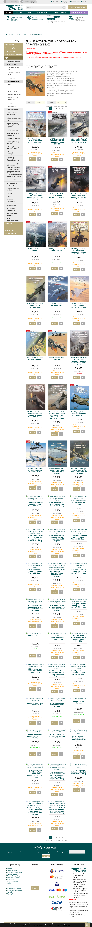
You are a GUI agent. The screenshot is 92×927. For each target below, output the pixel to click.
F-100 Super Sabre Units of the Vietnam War (57, 736)
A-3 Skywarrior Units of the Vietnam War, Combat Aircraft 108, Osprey (35, 196)
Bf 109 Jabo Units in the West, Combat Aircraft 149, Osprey (78, 672)
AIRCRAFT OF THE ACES (13, 68)
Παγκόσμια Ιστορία (13, 130)
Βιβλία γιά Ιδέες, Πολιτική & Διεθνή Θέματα (13, 125)
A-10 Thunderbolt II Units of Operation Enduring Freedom (35, 140)
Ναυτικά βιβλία (12, 180)
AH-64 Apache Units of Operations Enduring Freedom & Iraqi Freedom (78, 251)
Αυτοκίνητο (10, 193)
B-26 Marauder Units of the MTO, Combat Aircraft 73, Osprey (78, 571)
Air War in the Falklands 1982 (56, 304)
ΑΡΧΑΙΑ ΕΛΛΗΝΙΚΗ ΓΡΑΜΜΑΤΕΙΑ (12, 114)
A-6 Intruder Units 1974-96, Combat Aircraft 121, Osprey (57, 195)
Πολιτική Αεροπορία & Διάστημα (14, 153)
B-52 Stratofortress (35, 636)
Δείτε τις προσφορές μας (37, 18)
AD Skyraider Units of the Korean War (57, 249)
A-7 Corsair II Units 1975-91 (35, 249)
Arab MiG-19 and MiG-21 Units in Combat (35, 358)
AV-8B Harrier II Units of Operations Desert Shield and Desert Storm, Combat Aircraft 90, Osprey (57, 415)
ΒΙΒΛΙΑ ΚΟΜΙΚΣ (11, 205)
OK (87, 925)
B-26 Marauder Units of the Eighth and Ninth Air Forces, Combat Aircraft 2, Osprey (57, 573)
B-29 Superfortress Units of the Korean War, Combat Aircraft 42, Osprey (35, 607)
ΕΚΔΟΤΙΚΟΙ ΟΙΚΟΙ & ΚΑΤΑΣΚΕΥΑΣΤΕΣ (79, 13)
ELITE (10, 88)
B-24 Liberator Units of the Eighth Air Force (78, 502)
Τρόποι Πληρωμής (12, 874)
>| (63, 108)
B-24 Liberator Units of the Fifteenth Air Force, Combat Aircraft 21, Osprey (35, 538)
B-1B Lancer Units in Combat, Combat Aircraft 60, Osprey (35, 504)
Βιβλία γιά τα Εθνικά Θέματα (14, 119)
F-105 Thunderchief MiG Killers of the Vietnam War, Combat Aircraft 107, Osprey (35, 773)
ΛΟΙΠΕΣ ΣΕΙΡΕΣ (13, 106)
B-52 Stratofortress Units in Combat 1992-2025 (78, 639)
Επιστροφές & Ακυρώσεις (14, 872)
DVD (29, 13)
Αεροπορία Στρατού (13, 138)
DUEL (10, 84)
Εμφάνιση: (52, 102)
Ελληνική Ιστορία (12, 109)
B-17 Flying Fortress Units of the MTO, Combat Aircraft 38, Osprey (56, 470)
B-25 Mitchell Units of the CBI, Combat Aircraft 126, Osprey (79, 537)
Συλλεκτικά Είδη (60, 13)
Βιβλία (8, 13)
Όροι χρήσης (11, 894)
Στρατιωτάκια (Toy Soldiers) (13, 189)
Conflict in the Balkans (78, 702)
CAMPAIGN (11, 78)
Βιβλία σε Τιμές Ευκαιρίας (12, 214)
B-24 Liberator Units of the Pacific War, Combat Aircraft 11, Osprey (56, 538)
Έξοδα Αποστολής (12, 870)
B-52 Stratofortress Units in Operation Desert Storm (35, 670)
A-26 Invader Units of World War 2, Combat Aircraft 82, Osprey (79, 140)
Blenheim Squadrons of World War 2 (35, 704)
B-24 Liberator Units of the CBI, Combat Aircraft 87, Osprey (56, 504)
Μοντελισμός (42, 13)
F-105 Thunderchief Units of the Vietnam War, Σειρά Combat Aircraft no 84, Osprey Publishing (57, 775)
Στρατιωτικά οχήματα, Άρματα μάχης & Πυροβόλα (13, 158)
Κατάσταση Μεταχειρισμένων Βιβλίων (12, 881)
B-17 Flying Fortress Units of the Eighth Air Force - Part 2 (35, 470)
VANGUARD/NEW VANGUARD (13, 99)
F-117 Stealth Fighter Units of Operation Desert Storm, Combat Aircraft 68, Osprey (35, 811)
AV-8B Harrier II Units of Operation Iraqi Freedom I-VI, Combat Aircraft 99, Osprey (35, 414)
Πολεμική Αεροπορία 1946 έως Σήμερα (13, 147)
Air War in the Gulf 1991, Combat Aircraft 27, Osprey (79, 305)
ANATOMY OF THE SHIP (14, 74)
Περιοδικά (20, 13)
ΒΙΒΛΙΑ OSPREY (23, 35)
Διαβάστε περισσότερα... (74, 924)
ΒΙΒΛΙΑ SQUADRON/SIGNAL (13, 219)
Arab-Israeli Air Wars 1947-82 (57, 358)
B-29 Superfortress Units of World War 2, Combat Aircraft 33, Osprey (57, 607)
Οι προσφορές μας (11, 48)
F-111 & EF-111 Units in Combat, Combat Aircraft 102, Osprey (78, 772)
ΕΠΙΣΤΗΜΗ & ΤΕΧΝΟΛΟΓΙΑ (11, 201)
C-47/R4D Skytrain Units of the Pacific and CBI (57, 704)
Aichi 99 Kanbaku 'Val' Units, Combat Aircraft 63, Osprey (35, 305)
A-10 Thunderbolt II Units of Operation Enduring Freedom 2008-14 (57, 141)
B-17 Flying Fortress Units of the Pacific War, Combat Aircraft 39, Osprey (79, 470)
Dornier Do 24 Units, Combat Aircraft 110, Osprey (35, 736)
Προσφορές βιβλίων (13, 61)
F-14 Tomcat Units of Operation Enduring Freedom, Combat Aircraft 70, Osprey (57, 810)
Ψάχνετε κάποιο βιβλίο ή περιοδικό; (16, 19)
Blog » (35, 888)
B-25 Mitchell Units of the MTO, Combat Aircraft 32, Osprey (35, 571)
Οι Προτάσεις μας (11, 51)
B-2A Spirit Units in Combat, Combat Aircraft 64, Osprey (79, 605)
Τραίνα (9, 196)
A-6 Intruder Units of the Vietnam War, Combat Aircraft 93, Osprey (79, 196)
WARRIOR (11, 103)
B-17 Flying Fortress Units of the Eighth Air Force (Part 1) (78, 413)
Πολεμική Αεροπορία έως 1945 (13, 142)
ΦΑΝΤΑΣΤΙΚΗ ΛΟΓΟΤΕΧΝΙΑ (11, 209)
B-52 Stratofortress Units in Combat (57, 638)
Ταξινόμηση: (30, 102)
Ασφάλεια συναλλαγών (14, 888)
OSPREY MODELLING (14, 94)
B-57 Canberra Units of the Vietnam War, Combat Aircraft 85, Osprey (57, 673)
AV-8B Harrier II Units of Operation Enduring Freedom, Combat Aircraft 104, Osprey (79, 361)
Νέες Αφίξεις (9, 44)
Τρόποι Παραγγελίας (13, 876)
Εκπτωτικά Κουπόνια (13, 877)
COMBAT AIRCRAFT (38, 35)
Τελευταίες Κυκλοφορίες (13, 54)
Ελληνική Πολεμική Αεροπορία (13, 134)
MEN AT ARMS (12, 91)
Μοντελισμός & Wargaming (12, 184)
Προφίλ (9, 869)
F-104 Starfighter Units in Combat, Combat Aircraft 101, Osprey (79, 738)
